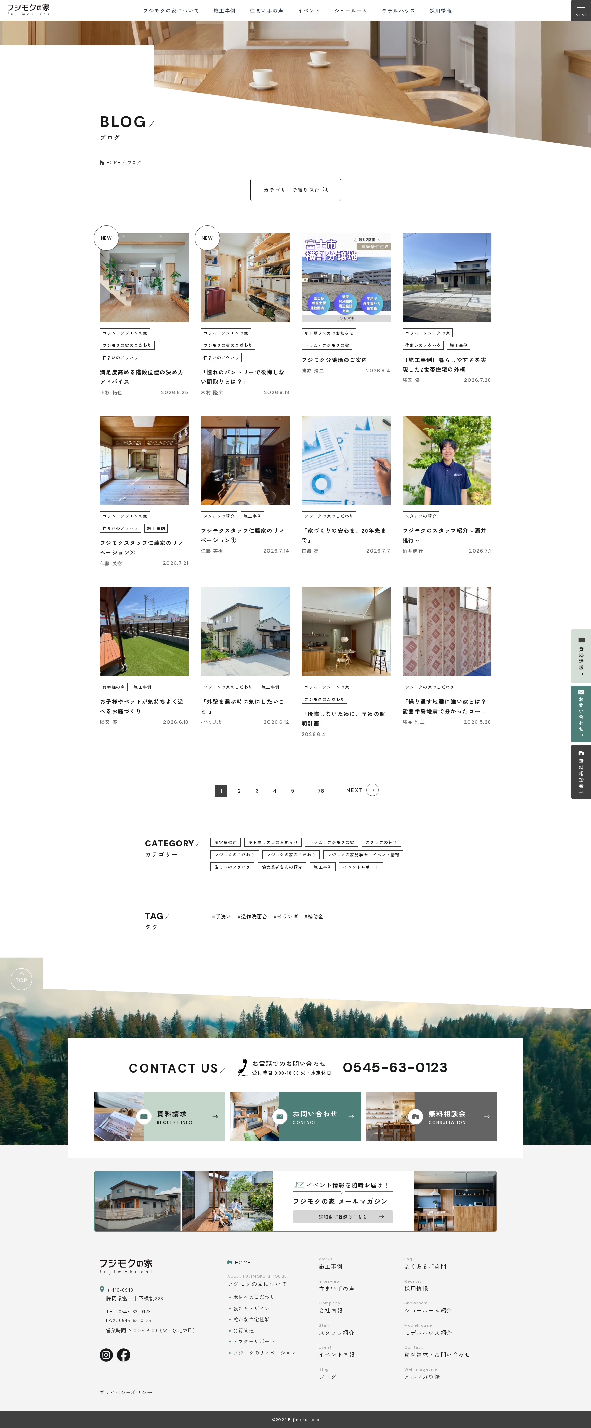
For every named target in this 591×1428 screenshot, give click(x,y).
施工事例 (323, 867)
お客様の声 (225, 842)
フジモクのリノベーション (265, 1353)
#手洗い (222, 916)
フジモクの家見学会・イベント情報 (363, 854)
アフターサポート (254, 1341)
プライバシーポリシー (126, 1392)
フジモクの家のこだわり (291, 854)
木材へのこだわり (254, 1297)
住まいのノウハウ (232, 867)
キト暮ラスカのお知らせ (273, 842)
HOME (114, 162)
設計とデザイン (251, 1308)
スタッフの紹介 (381, 842)
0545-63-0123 (395, 1068)
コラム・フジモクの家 (331, 842)
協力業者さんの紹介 (282, 867)
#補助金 (314, 916)
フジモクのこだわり (234, 854)
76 (321, 791)
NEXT (354, 790)
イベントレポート (361, 867)
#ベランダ (286, 916)
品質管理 (243, 1330)
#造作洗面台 (252, 916)
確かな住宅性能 (251, 1319)
